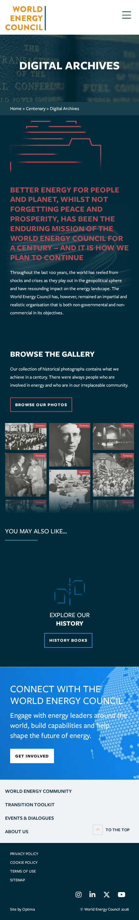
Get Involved (32, 756)
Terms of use (23, 871)
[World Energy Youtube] (121, 895)
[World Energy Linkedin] (92, 895)
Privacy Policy (24, 853)
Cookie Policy (23, 862)
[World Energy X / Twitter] (106, 895)
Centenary (36, 108)
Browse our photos (41, 405)
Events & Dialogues (29, 818)
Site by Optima (22, 909)
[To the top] (111, 829)
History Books (68, 640)
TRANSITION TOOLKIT (30, 804)
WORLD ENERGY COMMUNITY (38, 791)
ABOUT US (16, 831)
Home (16, 108)
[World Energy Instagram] (78, 895)
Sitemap (17, 880)
